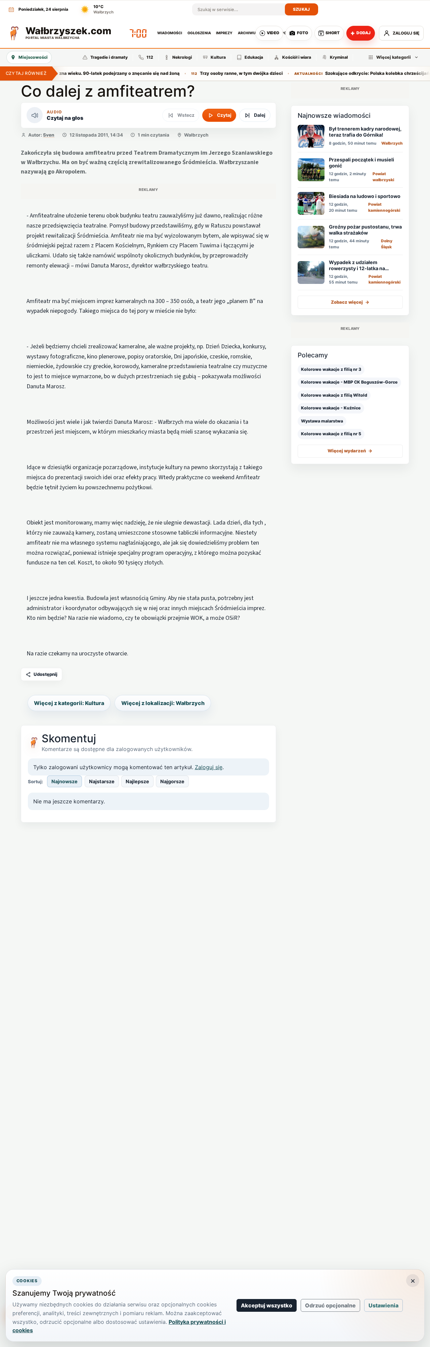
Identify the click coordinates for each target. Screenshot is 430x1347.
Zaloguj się (208, 767)
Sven (48, 135)
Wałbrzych (196, 135)
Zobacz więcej (350, 302)
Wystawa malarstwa (322, 420)
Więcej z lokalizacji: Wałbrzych (163, 703)
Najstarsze (102, 781)
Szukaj (301, 9)
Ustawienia (383, 1305)
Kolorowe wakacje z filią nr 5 (331, 433)
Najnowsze (64, 781)
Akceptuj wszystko (266, 1305)
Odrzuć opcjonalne (330, 1305)
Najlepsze (137, 781)
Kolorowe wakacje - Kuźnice (331, 407)
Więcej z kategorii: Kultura (69, 703)
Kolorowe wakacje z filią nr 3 (331, 369)
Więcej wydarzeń (350, 450)
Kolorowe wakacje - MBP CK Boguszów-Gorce (349, 382)
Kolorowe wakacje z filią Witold (334, 395)
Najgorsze (172, 781)
